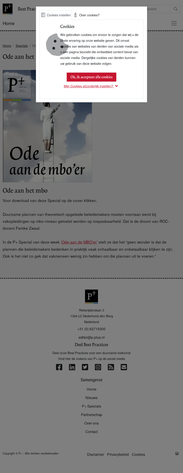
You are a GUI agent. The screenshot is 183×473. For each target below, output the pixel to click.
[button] (91, 85)
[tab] (56, 15)
